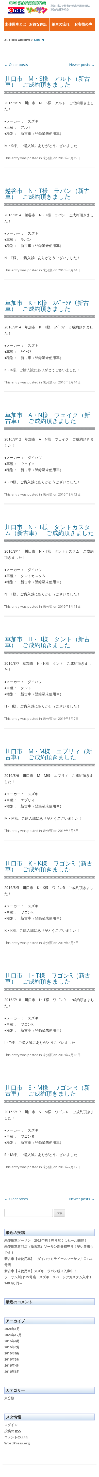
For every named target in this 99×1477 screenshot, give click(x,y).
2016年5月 (12, 1359)
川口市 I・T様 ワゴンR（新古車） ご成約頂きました (47, 978)
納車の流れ (61, 24)
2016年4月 (12, 1365)
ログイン (11, 1424)
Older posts (16, 64)
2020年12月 (13, 1335)
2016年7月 (12, 1347)
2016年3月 (12, 1371)
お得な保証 (38, 24)
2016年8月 (12, 1341)
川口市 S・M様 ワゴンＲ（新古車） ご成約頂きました (47, 1090)
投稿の (12, 1431)
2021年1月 (12, 1328)
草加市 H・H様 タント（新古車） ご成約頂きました (47, 642)
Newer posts (82, 64)
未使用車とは (15, 24)
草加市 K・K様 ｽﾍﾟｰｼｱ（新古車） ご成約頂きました (47, 306)
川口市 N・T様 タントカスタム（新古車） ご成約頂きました (49, 530)
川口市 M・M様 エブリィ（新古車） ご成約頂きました (48, 754)
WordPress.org (17, 1443)
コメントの (16, 1437)
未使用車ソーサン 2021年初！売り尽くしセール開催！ (45, 1240)
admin (39, 40)
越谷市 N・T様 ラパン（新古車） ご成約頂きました (47, 194)
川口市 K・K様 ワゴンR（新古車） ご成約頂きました (48, 866)
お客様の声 (83, 24)
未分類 (48, 158)
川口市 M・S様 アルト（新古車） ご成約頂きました (47, 81)
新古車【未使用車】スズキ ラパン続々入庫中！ (40, 1271)
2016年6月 (12, 1353)
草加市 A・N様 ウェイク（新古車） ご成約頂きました (47, 418)
